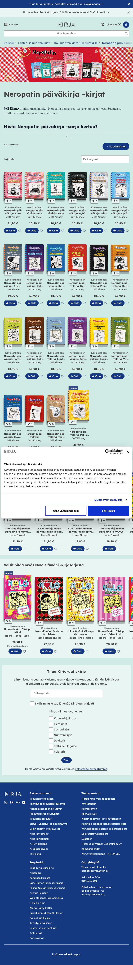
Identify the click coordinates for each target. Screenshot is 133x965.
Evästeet (86, 838)
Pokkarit (59, 751)
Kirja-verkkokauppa (68, 954)
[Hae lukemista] (126, 33)
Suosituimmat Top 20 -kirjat (46, 913)
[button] (11, 24)
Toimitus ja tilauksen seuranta (47, 803)
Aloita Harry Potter (41, 908)
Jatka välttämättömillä (65, 510)
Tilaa (66, 760)
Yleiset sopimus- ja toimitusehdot (101, 818)
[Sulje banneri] (128, 451)
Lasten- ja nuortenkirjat (43, 928)
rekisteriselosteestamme (91, 769)
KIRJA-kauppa (38, 843)
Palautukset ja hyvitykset (44, 813)
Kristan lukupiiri (39, 892)
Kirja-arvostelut (39, 833)
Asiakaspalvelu (39, 848)
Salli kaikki (108, 510)
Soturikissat (37, 938)
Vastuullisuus (89, 813)
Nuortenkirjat (63, 735)
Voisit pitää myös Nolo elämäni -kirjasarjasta (44, 565)
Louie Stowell (17, 535)
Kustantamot (89, 808)
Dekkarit (59, 740)
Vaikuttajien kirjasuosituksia (46, 897)
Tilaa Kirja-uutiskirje (42, 867)
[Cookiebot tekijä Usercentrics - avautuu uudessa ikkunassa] (107, 451)
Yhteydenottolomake (93, 867)
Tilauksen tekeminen (42, 798)
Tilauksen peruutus (41, 818)
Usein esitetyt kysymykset (45, 828)
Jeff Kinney (13, 216)
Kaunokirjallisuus (65, 718)
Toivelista (35, 853)
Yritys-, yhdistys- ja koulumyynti (49, 823)
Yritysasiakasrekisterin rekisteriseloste (104, 828)
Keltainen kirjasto (65, 746)
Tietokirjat (60, 724)
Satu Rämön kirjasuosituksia (46, 882)
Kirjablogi (35, 872)
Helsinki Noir (37, 903)
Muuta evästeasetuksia (108, 499)
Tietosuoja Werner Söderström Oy (101, 843)
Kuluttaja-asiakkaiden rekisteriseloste (103, 823)
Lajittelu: (9, 159)
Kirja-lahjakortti (39, 838)
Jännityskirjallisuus (41, 923)
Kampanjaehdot (90, 848)
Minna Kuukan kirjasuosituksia (47, 887)
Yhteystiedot (88, 803)
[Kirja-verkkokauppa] (13, 794)
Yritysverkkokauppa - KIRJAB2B (100, 853)
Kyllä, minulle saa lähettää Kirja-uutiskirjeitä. (65, 703)
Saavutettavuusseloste (94, 833)
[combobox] (66, 33)
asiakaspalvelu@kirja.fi (95, 870)
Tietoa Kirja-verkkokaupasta (98, 798)
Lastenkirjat (62, 729)
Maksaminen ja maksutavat (46, 808)
